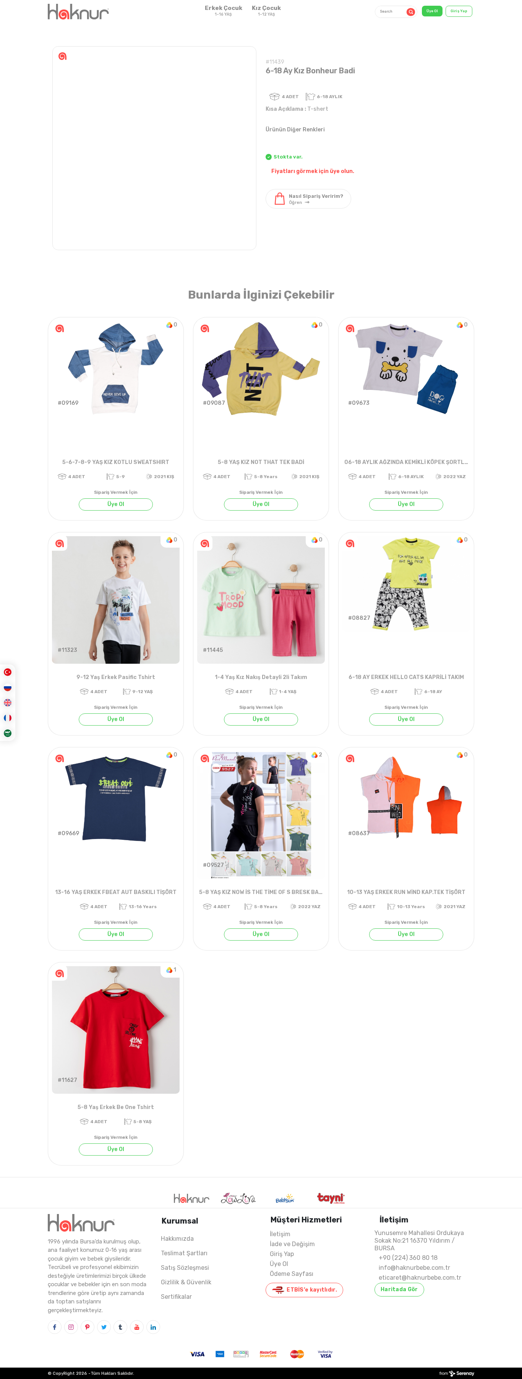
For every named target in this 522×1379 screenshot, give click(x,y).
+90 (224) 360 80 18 (408, 1257)
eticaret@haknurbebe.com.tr (420, 1277)
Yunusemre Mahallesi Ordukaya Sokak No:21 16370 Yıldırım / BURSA (419, 1240)
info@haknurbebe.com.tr (414, 1267)
